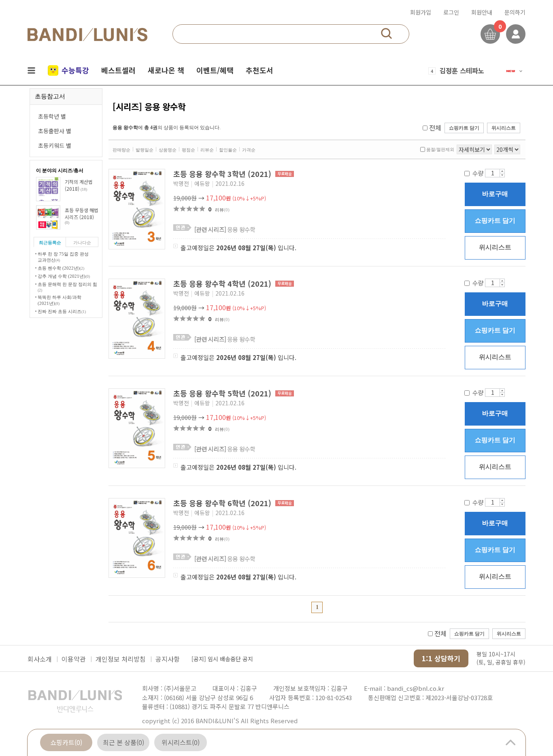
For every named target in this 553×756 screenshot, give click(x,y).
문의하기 (514, 12)
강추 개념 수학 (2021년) (64, 276)
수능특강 (75, 70)
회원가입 (420, 12)
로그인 (451, 12)
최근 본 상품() (123, 742)
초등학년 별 (52, 116)
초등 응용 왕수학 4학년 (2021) (223, 283)
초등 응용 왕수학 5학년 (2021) (223, 393)
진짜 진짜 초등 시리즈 (62, 311)
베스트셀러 (118, 70)
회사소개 (40, 659)
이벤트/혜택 (215, 70)
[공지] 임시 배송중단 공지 (222, 659)
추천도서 (259, 70)
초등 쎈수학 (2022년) (61, 268)
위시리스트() (181, 742)
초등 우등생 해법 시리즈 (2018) (81, 216)
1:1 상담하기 (441, 658)
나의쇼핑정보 (515, 34)
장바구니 (490, 34)
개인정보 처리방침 (121, 659)
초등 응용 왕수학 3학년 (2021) (223, 173)
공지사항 (167, 659)
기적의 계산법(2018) (79, 185)
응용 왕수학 (224, 229)
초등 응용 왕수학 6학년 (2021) (223, 503)
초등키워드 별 (54, 145)
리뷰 (222, 209)
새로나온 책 (166, 70)
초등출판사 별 (54, 131)
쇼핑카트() (66, 742)
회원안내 (481, 12)
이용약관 (74, 659)
